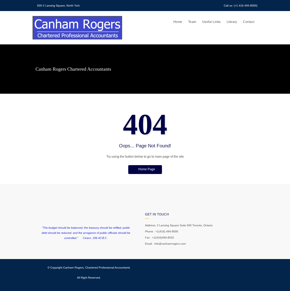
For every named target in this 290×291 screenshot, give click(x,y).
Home (177, 21)
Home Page (146, 169)
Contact (248, 21)
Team (192, 21)
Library (232, 21)
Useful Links (211, 21)
